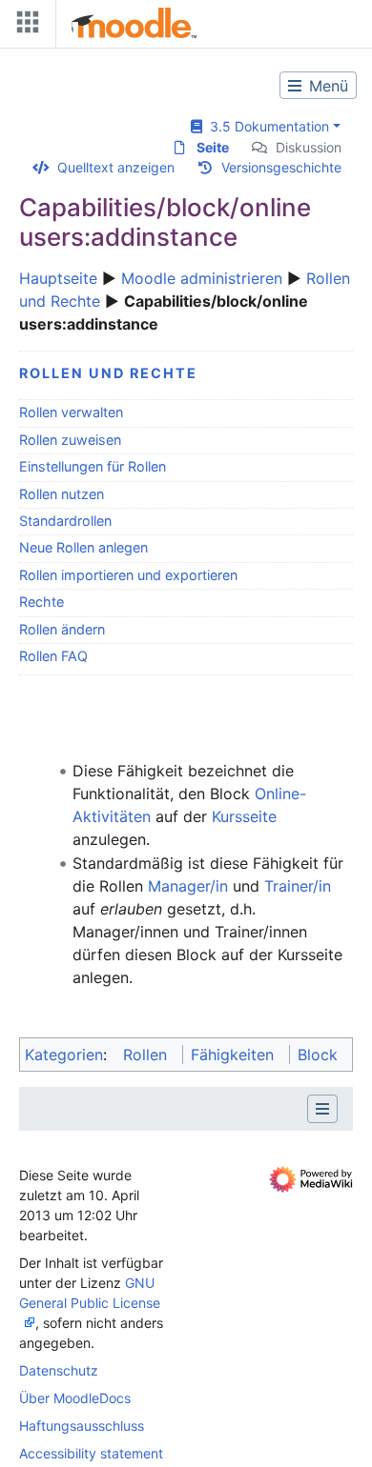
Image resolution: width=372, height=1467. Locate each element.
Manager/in (188, 885)
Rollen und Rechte (108, 373)
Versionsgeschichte (281, 167)
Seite (212, 147)
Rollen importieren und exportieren (128, 575)
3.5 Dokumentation (265, 126)
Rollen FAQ (53, 656)
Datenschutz (58, 1370)
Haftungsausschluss (81, 1425)
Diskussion (308, 147)
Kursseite (244, 816)
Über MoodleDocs (75, 1398)
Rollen (145, 1054)
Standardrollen (65, 520)
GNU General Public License (89, 1293)
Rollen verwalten (71, 412)
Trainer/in (297, 885)
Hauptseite (58, 278)
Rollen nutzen (61, 494)
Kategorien (64, 1054)
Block (318, 1054)
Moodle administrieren (201, 278)
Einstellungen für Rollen (92, 466)
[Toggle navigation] (24, 26)
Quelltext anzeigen (116, 167)
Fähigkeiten (232, 1054)
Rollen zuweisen (70, 440)
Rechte (41, 601)
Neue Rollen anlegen (83, 547)
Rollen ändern (62, 629)
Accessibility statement (91, 1453)
